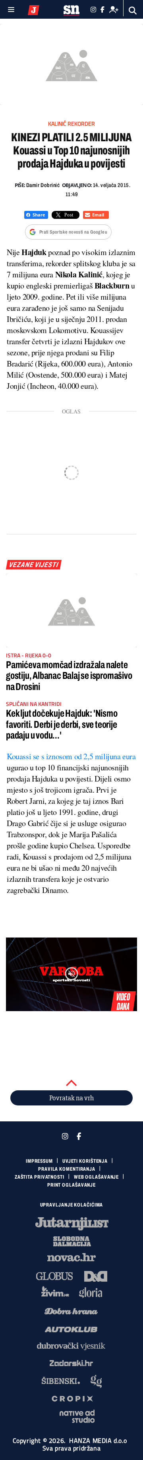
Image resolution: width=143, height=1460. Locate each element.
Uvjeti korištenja (85, 1161)
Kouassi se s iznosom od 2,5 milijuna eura (71, 756)
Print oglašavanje (71, 1185)
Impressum (39, 1161)
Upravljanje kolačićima (71, 1205)
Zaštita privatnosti (39, 1177)
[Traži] (133, 10)
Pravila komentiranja (66, 1169)
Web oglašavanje (96, 1177)
